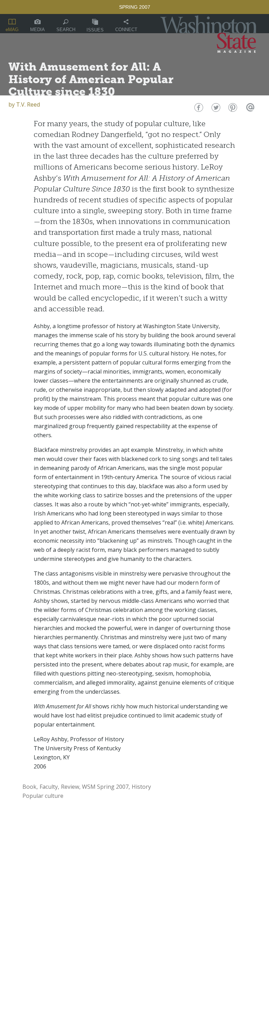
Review (70, 787)
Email (249, 109)
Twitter (215, 109)
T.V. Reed (28, 104)
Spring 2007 (134, 7)
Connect (126, 29)
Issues (95, 30)
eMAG (12, 29)
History (141, 787)
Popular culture (42, 796)
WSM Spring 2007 (105, 787)
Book (29, 787)
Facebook (198, 109)
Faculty (49, 787)
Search (65, 29)
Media (37, 29)
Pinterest (232, 109)
